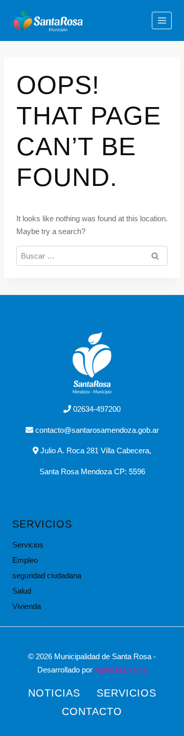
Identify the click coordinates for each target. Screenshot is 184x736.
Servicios (27, 544)
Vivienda (26, 606)
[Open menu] (162, 20)
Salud (21, 590)
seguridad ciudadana (46, 575)
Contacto (92, 711)
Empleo (25, 560)
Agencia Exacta (120, 669)
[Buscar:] (92, 255)
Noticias (54, 693)
